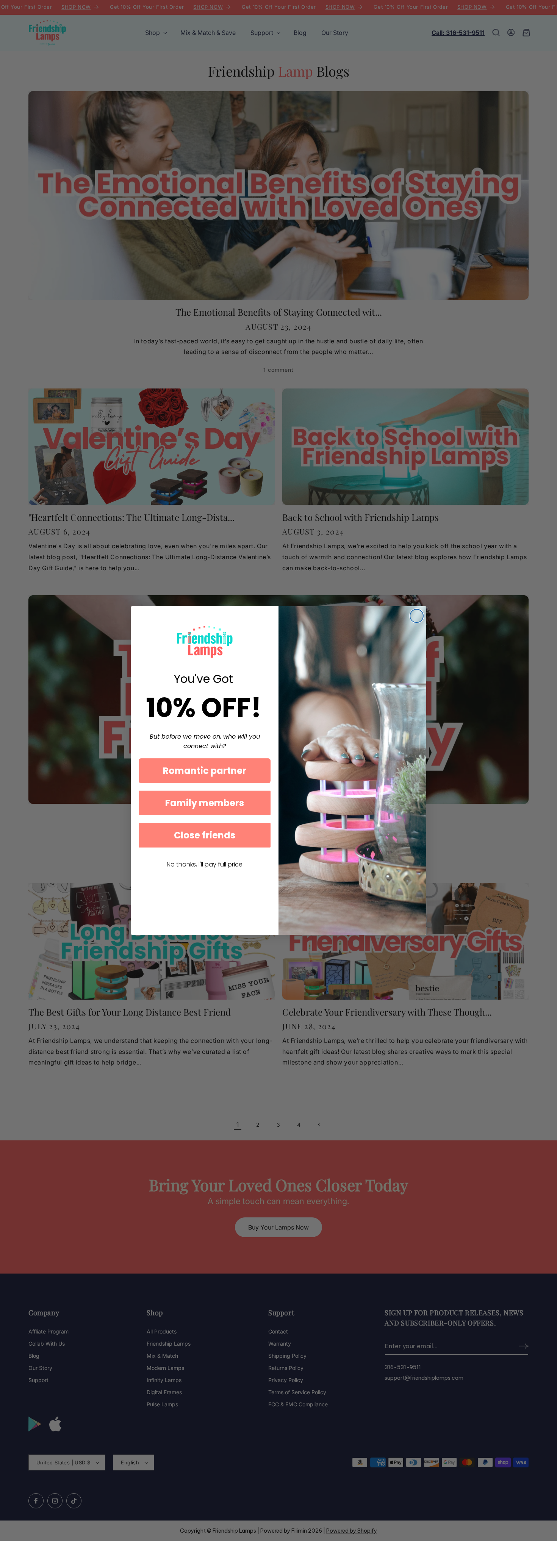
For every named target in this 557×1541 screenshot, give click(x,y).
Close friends (204, 835)
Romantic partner (204, 770)
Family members (204, 803)
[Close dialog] (416, 616)
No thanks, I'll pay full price (205, 864)
